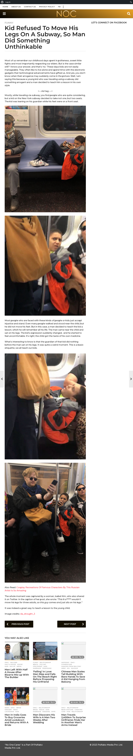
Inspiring (65, 662)
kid (68, 668)
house (19, 664)
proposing (46, 668)
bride (18, 707)
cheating (78, 709)
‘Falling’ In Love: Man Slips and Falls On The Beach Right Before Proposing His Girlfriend (45, 676)
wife (53, 711)
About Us (16, 7)
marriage (37, 668)
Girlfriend (37, 666)
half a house (10, 664)
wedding (46, 711)
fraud (41, 709)
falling (42, 664)
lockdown (9, 711)
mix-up (12, 666)
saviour (74, 668)
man (6, 666)
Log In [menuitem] (7, 2)
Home (5, 7)
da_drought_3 (27, 614)
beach (35, 664)
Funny (9, 23)
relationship (77, 711)
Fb (59, 7)
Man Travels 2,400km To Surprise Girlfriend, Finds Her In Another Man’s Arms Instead (73, 719)
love (63, 711)
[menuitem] (2, 2)
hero (63, 668)
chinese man (66, 664)
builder (13, 662)
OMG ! (7, 662)
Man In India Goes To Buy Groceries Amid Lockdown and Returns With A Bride (16, 719)
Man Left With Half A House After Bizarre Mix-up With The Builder (17, 673)
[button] (63, 6)
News (7, 707)
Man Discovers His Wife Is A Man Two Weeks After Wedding (44, 718)
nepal (19, 666)
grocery (8, 709)
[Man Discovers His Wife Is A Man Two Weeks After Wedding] (45, 696)
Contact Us (30, 7)
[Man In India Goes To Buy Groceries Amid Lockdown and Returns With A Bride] (17, 696)
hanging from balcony (71, 666)
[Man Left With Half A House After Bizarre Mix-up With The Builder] (17, 651)
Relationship (45, 662)
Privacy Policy (47, 7)
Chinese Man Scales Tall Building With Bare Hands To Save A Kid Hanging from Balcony (73, 676)
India (15, 709)
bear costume (67, 709)
